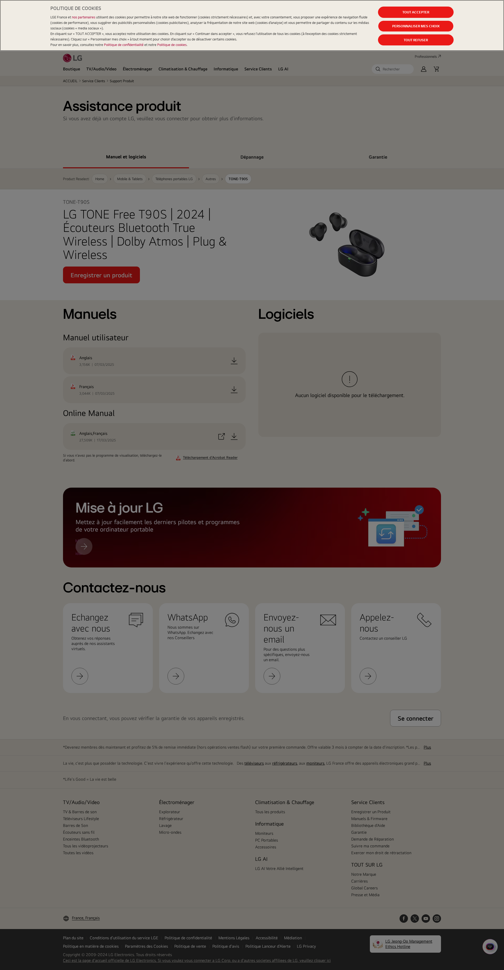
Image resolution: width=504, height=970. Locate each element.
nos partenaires (83, 17)
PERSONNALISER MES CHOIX (416, 26)
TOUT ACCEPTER (415, 12)
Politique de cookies (172, 44)
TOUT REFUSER (416, 40)
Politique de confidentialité (124, 44)
